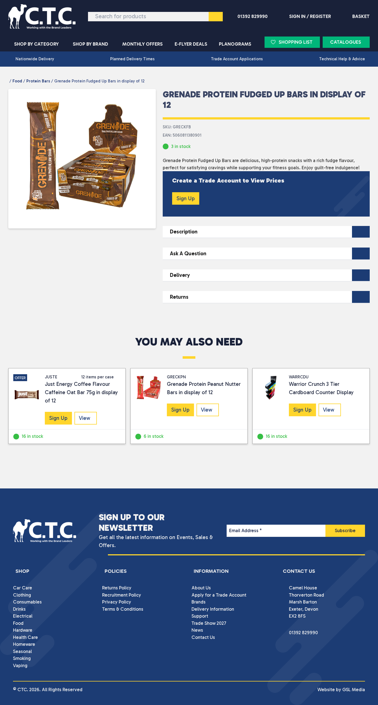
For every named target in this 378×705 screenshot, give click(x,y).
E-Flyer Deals (191, 44)
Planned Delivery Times (132, 58)
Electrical (22, 616)
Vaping (20, 665)
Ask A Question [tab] (188, 253)
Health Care (25, 637)
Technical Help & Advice (342, 58)
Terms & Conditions (122, 609)
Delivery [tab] (180, 275)
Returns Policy (116, 587)
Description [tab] (184, 231)
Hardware (22, 630)
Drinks (19, 609)
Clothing (22, 595)
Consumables (27, 602)
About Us (201, 587)
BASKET (361, 16)
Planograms (235, 44)
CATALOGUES (345, 42)
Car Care (22, 587)
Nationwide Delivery (34, 58)
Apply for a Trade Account (218, 595)
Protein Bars (38, 81)
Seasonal (22, 651)
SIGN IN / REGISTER (310, 16)
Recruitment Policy (121, 595)
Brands (198, 602)
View (84, 418)
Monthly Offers (142, 44)
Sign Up (186, 198)
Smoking (22, 658)
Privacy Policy (116, 602)
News (197, 630)
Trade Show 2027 (208, 623)
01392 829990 (252, 16)
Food (17, 81)
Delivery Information (212, 609)
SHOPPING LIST (295, 42)
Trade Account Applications (237, 58)
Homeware (24, 644)
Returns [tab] (179, 297)
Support (199, 616)
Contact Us (203, 637)
